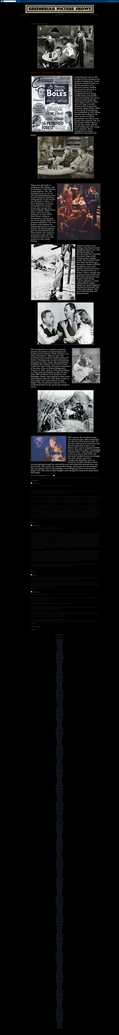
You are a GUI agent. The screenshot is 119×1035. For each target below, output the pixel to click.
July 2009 (59, 707)
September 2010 (59, 729)
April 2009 (59, 702)
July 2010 (59, 725)
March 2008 (59, 682)
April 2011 (59, 740)
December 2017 (59, 865)
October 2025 (59, 1012)
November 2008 (59, 694)
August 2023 (59, 971)
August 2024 (59, 990)
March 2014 (59, 794)
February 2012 (59, 755)
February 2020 (59, 905)
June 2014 (59, 799)
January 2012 (59, 754)
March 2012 (59, 757)
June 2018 (59, 874)
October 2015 (59, 824)
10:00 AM (49, 475)
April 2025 (59, 1002)
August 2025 (59, 1009)
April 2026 (59, 1021)
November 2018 (59, 882)
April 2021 (59, 927)
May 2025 (59, 1004)
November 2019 (59, 901)
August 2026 (59, 1027)
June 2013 (59, 780)
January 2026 (59, 1016)
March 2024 (59, 982)
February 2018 (59, 868)
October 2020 (59, 918)
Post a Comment (35, 626)
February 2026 (59, 1018)
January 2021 (59, 923)
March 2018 (59, 869)
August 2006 (59, 652)
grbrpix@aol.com (60, 14)
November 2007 (59, 675)
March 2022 (59, 944)
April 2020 (59, 909)
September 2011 (59, 747)
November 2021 (59, 938)
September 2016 (59, 841)
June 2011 (59, 743)
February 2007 (59, 661)
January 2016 (59, 829)
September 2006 (59, 654)
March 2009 (59, 700)
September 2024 (59, 991)
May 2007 (59, 666)
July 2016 (59, 838)
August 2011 (59, 746)
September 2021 (59, 935)
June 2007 (59, 668)
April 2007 (59, 664)
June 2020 (59, 912)
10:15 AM (33, 571)
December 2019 (59, 902)
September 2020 (59, 916)
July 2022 (59, 951)
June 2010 (59, 724)
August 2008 (59, 689)
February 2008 (59, 680)
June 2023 (59, 968)
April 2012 (59, 758)
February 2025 (59, 999)
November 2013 (59, 788)
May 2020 (59, 910)
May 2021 (59, 929)
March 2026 (59, 1020)
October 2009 (59, 711)
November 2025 (59, 1013)
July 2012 (59, 763)
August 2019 (59, 896)
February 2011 (59, 736)
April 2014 (59, 796)
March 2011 (59, 738)
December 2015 (59, 827)
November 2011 (59, 751)
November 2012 (59, 769)
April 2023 (59, 965)
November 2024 (59, 995)
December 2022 (59, 959)
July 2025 (59, 1007)
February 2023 (59, 962)
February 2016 (59, 830)
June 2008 (59, 686)
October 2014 (59, 805)
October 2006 (59, 655)
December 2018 (59, 883)
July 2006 (59, 650)
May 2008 (59, 685)
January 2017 (59, 847)
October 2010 (59, 730)
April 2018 (59, 871)
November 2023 (59, 976)
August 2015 (59, 821)
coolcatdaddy (35, 592)
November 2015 (59, 826)
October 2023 (59, 974)
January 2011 (59, 735)
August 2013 (59, 783)
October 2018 (59, 880)
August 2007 (59, 671)
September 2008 (59, 691)
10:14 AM (33, 522)
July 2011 (59, 744)
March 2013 (59, 776)
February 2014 (59, 793)
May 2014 (59, 797)
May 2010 (59, 722)
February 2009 (59, 699)
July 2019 (59, 894)
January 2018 (59, 866)
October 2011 (59, 749)
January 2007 (59, 660)
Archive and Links (25, 14)
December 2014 (59, 808)
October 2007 (59, 674)
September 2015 (59, 822)
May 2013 (59, 779)
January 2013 (59, 772)
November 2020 (59, 919)
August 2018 (59, 877)
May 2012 (59, 760)
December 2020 (59, 921)
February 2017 (59, 849)
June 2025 (59, 1005)
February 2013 (59, 774)
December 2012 (59, 771)
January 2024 (59, 979)
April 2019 (59, 890)
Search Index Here (94, 14)
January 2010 (59, 716)
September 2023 (59, 973)
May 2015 (59, 816)
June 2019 (59, 893)
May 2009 (59, 704)
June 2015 (59, 818)
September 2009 (59, 710)
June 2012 (59, 761)
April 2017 (59, 852)
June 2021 (59, 930)
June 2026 (59, 1024)
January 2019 (59, 885)
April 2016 (59, 833)
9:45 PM (33, 623)
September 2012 (59, 766)
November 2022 (59, 957)
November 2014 (59, 807)
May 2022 (59, 948)
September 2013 (59, 785)
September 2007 (59, 672)
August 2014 (59, 802)
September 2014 (59, 804)
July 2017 (59, 857)
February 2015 (59, 812)
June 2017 (59, 855)
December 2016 (59, 846)
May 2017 (59, 854)
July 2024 (59, 988)
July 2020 (59, 913)
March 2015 (59, 813)
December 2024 (59, 996)
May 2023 (59, 966)
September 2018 (59, 879)
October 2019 (59, 899)
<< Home (33, 629)
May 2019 (59, 891)
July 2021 (59, 932)
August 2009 (59, 708)
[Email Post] (53, 475)
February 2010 (59, 718)
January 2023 (59, 960)
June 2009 (59, 705)
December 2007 (59, 677)
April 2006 (59, 646)
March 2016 (59, 832)
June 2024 (59, 987)
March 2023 (59, 963)
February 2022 (59, 943)
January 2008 (59, 679)
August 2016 (59, 840)
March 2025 (59, 1001)
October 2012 (59, 768)
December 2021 (59, 940)
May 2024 (59, 985)
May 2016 (59, 835)
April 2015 (59, 815)
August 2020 (59, 915)
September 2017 (59, 860)
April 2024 (59, 984)
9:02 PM (33, 588)
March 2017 (59, 851)
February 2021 (59, 924)
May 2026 (59, 1023)
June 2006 (59, 649)
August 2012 (59, 765)
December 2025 (59, 1015)
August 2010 (59, 727)
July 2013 (59, 782)
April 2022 (59, 946)
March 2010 (59, 719)
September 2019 (59, 898)
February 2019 (59, 887)
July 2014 (59, 801)
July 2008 (59, 688)
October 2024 (59, 993)
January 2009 (59, 697)
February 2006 (59, 643)
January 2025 (59, 998)
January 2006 (59, 641)
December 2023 (59, 977)
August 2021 (59, 934)
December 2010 (59, 733)
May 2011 (59, 741)
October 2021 (59, 937)
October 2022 (59, 955)
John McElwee (35, 483)
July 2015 (59, 819)
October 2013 (59, 786)
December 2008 (59, 696)
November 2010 (59, 732)
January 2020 (59, 904)
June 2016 (59, 837)
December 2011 (59, 752)
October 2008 (59, 693)
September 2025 (59, 1010)
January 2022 (59, 941)
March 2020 (59, 907)
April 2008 (59, 683)
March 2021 (59, 926)
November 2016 (59, 844)
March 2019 (59, 888)
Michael (34, 575)
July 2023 (59, 970)
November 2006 (59, 657)
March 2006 (59, 644)
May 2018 (59, 873)
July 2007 (59, 669)
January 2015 (59, 810)
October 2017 (59, 862)
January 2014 (59, 791)
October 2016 (59, 843)
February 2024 (59, 980)
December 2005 (59, 639)
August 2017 (59, 858)
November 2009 (59, 713)
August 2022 (59, 952)
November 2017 (59, 863)
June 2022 (59, 949)
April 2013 (59, 777)
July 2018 (59, 876)
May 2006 (59, 647)
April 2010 (59, 721)
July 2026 (59, 1026)
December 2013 (59, 790)
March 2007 (59, 663)
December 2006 (59, 658)
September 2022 (59, 954)
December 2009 (59, 715)
